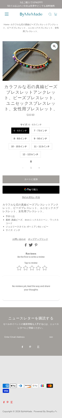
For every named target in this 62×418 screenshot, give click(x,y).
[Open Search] (50, 14)
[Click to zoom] (54, 46)
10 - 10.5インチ (19, 146)
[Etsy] (38, 347)
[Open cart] (55, 14)
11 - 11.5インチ (42, 146)
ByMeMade (31, 14)
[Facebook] (22, 347)
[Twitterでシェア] (31, 245)
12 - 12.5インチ (30, 154)
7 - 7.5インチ (40, 130)
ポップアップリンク (38, 239)
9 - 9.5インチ (40, 138)
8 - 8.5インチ (20, 138)
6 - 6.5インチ (20, 130)
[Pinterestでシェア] (36, 245)
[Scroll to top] (55, 411)
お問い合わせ (19, 239)
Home (6, 24)
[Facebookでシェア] (26, 245)
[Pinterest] (30, 347)
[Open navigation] (9, 14)
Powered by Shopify (44, 411)
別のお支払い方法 (31, 197)
